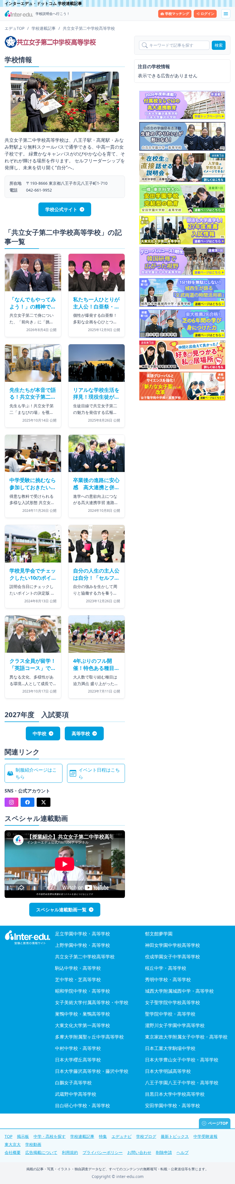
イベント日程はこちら (99, 773)
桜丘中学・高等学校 (165, 968)
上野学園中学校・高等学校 (82, 945)
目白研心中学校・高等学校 (82, 1105)
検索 (219, 45)
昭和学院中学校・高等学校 (82, 991)
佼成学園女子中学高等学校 (172, 956)
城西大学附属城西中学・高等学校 (179, 991)
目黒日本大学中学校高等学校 (175, 1094)
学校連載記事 (82, 1136)
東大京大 (13, 1144)
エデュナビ (121, 1136)
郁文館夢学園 (159, 934)
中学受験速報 (205, 1136)
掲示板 (23, 1136)
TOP (8, 1136)
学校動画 (33, 1144)
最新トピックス (175, 1136)
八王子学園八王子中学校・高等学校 (181, 1082)
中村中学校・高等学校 (78, 1048)
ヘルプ (183, 1152)
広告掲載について (41, 1152)
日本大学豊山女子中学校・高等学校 (181, 1060)
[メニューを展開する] (225, 13)
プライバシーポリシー (103, 1152)
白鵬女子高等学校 (73, 1082)
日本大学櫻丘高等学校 (78, 1060)
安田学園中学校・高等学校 (172, 1105)
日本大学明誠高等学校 (168, 1071)
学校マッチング (177, 13)
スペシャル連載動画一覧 (61, 909)
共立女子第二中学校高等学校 (85, 956)
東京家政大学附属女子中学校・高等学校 (186, 1037)
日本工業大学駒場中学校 (170, 1048)
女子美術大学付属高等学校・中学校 (91, 1002)
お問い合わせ (139, 1152)
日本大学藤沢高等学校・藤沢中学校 (91, 1071)
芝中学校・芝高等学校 (78, 979)
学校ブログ (146, 1136)
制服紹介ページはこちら (36, 773)
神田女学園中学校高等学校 (172, 945)
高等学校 (81, 733)
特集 (103, 1136)
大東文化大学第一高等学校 (82, 1025)
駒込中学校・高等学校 (78, 968)
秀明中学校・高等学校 (168, 979)
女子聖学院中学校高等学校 (172, 1002)
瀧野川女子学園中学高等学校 (175, 1025)
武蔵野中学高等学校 (75, 1094)
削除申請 (164, 1152)
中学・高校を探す (50, 1136)
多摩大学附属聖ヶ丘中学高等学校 (89, 1037)
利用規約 (70, 1152)
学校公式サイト (61, 209)
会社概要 (13, 1152)
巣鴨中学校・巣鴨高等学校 (82, 1014)
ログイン (207, 13)
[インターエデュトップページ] (27, 937)
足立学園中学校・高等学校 (82, 934)
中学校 (39, 733)
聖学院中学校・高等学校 (170, 1014)
